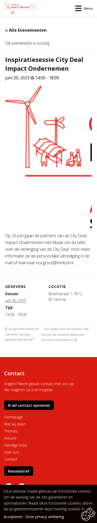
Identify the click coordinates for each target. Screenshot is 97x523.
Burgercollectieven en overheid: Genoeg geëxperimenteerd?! (22, 334)
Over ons (11, 452)
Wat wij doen (15, 424)
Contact (10, 459)
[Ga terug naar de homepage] (21, 8)
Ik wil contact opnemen (29, 405)
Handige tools (15, 445)
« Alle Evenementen (26, 30)
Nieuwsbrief (18, 471)
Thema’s (11, 431)
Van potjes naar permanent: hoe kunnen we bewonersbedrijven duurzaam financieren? (65, 334)
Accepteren (13, 516)
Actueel (10, 438)
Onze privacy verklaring (44, 516)
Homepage (13, 417)
